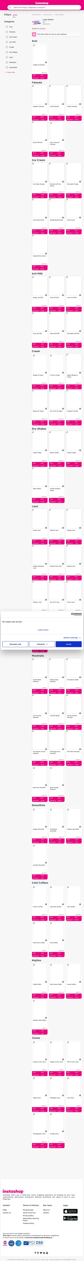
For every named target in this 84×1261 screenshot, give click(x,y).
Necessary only (15, 644)
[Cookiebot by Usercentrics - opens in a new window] (73, 614)
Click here (7, 1235)
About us (46, 1210)
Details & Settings (71, 638)
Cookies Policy (28, 1223)
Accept (68, 644)
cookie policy (43, 630)
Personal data (28, 1210)
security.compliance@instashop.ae (39, 1237)
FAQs (5, 1210)
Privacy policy (28, 1216)
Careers (46, 1213)
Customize (41, 644)
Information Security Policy (31, 1219)
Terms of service (29, 1213)
